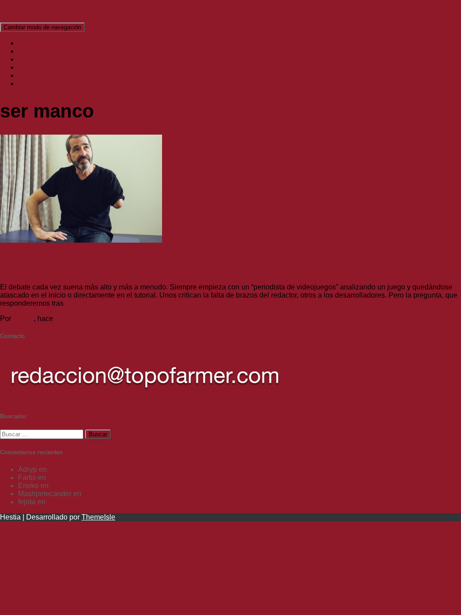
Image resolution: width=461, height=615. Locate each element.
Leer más (79, 303)
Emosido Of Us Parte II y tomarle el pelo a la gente (163, 493)
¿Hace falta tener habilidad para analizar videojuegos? (140, 268)
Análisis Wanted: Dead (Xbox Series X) (110, 469)
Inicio (26, 43)
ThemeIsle (98, 517)
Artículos (32, 59)
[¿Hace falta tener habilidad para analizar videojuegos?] (81, 240)
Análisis (31, 51)
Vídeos (29, 83)
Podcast (31, 75)
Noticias (31, 67)
